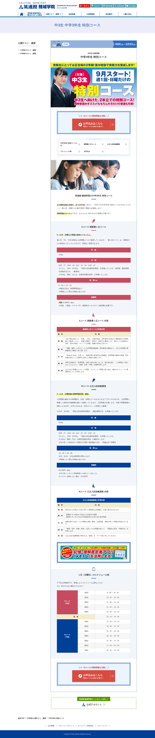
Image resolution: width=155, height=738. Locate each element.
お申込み (87, 151)
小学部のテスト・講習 (28, 50)
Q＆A (97, 6)
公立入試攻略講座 (113, 144)
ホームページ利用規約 (86, 726)
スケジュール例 (65, 151)
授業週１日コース (90, 144)
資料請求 (120, 6)
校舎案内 (109, 14)
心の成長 (132, 6)
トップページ (21, 14)
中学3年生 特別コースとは (69, 144)
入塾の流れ (127, 14)
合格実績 (72, 14)
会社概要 (51, 726)
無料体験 (109, 6)
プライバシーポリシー (66, 726)
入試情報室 (90, 14)
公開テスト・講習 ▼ (53, 14)
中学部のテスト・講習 (28, 53)
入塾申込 (85, 6)
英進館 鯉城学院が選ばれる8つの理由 (34, 14)
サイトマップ (102, 726)
